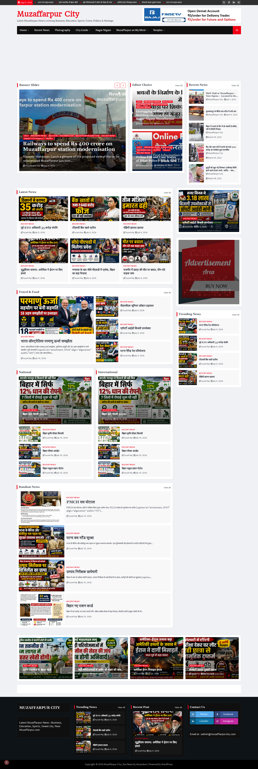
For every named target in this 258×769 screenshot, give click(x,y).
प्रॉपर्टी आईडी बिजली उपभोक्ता (135, 328)
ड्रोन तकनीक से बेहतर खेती (147, 2)
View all (167, 192)
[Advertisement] (129, 58)
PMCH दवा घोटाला (80, 502)
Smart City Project (33, 139)
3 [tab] (123, 92)
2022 (26, 136)
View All (178, 85)
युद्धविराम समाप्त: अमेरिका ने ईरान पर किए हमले (41, 271)
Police (166, 150)
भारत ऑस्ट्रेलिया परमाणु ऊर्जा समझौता (46, 341)
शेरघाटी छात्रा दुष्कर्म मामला (102, 2)
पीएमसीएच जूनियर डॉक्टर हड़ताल (136, 306)
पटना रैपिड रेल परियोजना (132, 351)
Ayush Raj (27, 232)
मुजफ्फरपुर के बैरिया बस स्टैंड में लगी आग (221, 111)
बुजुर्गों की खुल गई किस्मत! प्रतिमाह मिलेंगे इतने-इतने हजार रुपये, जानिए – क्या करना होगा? (221, 170)
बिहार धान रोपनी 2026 (34, 414)
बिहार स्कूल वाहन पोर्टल (53, 468)
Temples (158, 30)
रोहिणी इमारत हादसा (133, 228)
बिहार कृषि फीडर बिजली (53, 433)
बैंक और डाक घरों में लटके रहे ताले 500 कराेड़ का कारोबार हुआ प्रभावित (221, 148)
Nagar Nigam (103, 30)
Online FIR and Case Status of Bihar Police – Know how (156, 159)
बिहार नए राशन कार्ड (79, 606)
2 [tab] (121, 92)
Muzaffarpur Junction (87, 136)
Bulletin (53, 136)
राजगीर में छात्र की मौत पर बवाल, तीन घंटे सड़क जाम (144, 271)
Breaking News (38, 136)
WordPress (167, 764)
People (156, 150)
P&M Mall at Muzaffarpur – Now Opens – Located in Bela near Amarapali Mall (222, 96)
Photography (62, 30)
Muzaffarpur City (48, 14)
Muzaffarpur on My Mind (130, 30)
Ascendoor (141, 764)
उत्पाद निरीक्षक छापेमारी (81, 572)
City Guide (82, 30)
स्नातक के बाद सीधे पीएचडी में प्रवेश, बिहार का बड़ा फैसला (93, 271)
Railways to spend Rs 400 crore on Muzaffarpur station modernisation (69, 147)
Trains (49, 139)
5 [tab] (237, 193)
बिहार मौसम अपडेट (51, 451)
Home (23, 30)
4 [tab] (235, 193)
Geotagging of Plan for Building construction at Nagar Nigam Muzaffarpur (155, 115)
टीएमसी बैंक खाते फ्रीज (84, 228)
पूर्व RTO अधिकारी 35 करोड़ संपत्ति (39, 228)
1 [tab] (119, 93)
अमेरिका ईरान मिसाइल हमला (78, 2)
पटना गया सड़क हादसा (125, 2)
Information (67, 136)
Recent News (42, 30)
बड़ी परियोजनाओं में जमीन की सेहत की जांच (48, 2)
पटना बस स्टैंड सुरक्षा (80, 538)
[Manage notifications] (6, 762)
